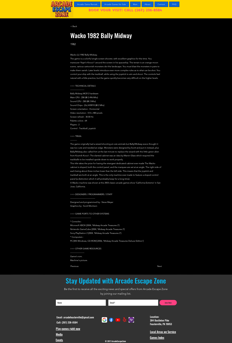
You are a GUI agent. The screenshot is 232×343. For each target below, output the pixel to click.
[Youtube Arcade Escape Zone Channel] (118, 320)
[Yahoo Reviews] (131, 320)
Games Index (157, 337)
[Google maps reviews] (104, 320)
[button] (79, 26)
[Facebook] (111, 320)
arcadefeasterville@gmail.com (78, 317)
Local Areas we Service (163, 332)
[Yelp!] (124, 320)
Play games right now (68, 328)
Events (59, 340)
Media (59, 334)
